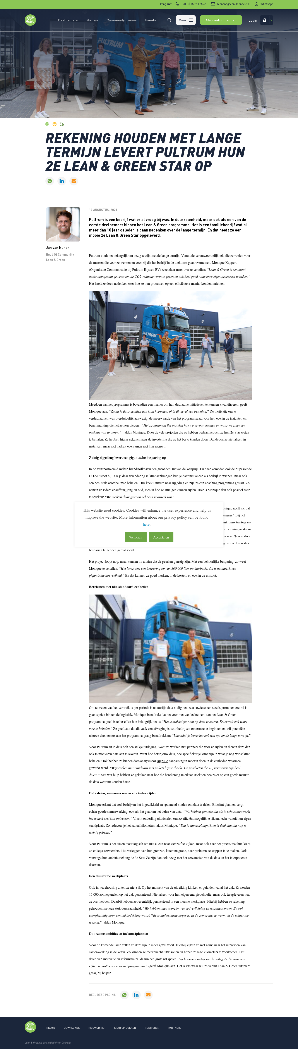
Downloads (72, 1027)
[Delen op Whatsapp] (49, 181)
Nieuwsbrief (97, 1027)
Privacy (50, 1027)
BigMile (162, 760)
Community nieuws (122, 20)
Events (150, 20)
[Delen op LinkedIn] (61, 181)
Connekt (66, 1042)
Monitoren (152, 1027)
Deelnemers (68, 20)
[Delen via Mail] (73, 181)
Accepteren (161, 537)
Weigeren (135, 537)
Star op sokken (125, 1027)
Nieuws (92, 20)
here (146, 524)
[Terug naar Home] (30, 24)
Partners (175, 1027)
